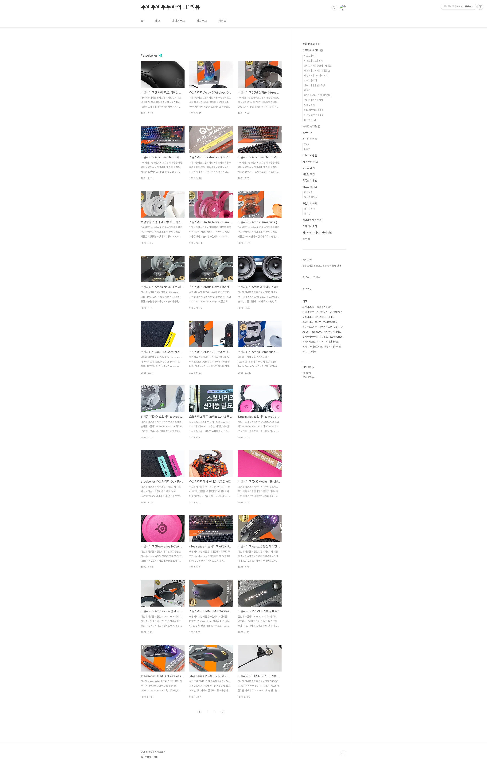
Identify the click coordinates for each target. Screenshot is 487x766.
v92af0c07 (336, 312)
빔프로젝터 (309, 105)
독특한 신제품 (310, 126)
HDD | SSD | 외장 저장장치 (317, 95)
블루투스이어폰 (324, 307)
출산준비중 (309, 208)
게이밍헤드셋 (325, 326)
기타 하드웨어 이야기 (314, 110)
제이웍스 (337, 331)
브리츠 (313, 351)
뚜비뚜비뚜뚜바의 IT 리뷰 (170, 7)
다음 (222, 712)
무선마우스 (322, 312)
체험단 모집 (308, 174)
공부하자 (307, 132)
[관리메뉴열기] (480, 7)
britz (305, 351)
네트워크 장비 (310, 120)
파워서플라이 (310, 80)
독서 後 (306, 238)
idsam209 (316, 331)
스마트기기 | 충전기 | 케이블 (317, 65)
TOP (343, 753)
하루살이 (308, 192)
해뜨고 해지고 (309, 186)
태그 (157, 21)
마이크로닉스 (316, 346)
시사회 (320, 341)
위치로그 (201, 21)
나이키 (307, 149)
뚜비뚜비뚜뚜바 (309, 336)
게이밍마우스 (331, 341)
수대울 (327, 331)
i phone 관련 (309, 155)
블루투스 (323, 336)
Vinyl (307, 144)
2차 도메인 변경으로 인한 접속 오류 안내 (321, 265)
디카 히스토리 (309, 226)
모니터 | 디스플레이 (313, 100)
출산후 (307, 213)
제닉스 (331, 316)
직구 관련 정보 (310, 161)
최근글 (305, 277)
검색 (334, 7)
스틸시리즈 (307, 321)
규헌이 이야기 (309, 203)
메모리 (307, 90)
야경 (341, 326)
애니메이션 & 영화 (312, 220)
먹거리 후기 (308, 168)
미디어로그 (178, 21)
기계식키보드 (308, 341)
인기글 (316, 277)
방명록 (222, 21)
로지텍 (318, 321)
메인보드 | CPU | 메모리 (316, 75)
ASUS (305, 331)
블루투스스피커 (309, 326)
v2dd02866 (330, 321)
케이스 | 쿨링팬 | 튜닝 (314, 85)
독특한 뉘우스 (309, 180)
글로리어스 (307, 316)
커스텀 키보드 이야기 (314, 115)
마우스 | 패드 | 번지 (313, 60)
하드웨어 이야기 (311, 50)
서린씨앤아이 (308, 307)
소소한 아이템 (309, 138)
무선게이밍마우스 (332, 346)
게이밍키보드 (308, 312)
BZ (335, 326)
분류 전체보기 (310, 43)
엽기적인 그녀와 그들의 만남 (317, 232)
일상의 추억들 (310, 197)
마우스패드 (320, 316)
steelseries (336, 336)
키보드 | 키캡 (310, 55)
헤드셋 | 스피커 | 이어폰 (315, 70)
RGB (304, 346)
